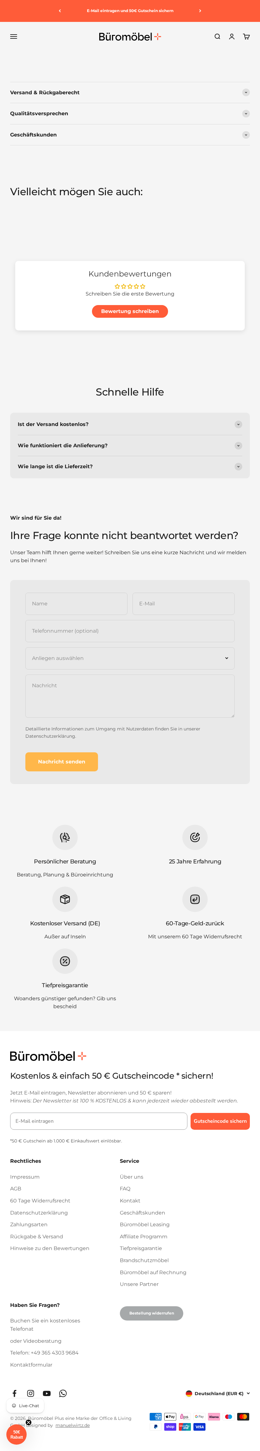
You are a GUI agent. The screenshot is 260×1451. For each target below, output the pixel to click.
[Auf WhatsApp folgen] (63, 1393)
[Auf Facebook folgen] (14, 1393)
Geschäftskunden (142, 1213)
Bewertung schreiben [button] (130, 311)
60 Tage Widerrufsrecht (40, 1201)
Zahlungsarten (29, 1224)
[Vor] (200, 10)
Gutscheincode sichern (220, 1121)
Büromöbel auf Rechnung (153, 1272)
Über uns (131, 1177)
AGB (15, 1189)
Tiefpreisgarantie (141, 1248)
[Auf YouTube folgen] (46, 1393)
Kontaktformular (31, 1365)
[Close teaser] (28, 1422)
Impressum (25, 1177)
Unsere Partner (139, 1284)
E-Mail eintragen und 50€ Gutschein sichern (130, 10)
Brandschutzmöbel (144, 1260)
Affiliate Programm (143, 1237)
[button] (16, 1434)
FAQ (125, 1189)
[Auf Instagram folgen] (30, 1393)
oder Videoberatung (36, 1341)
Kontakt (130, 1201)
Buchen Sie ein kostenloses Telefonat (45, 1325)
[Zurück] (60, 10)
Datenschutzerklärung (50, 736)
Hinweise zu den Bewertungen (49, 1248)
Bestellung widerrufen (151, 1313)
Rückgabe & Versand (36, 1237)
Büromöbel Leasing (145, 1224)
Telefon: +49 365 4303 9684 (44, 1353)
